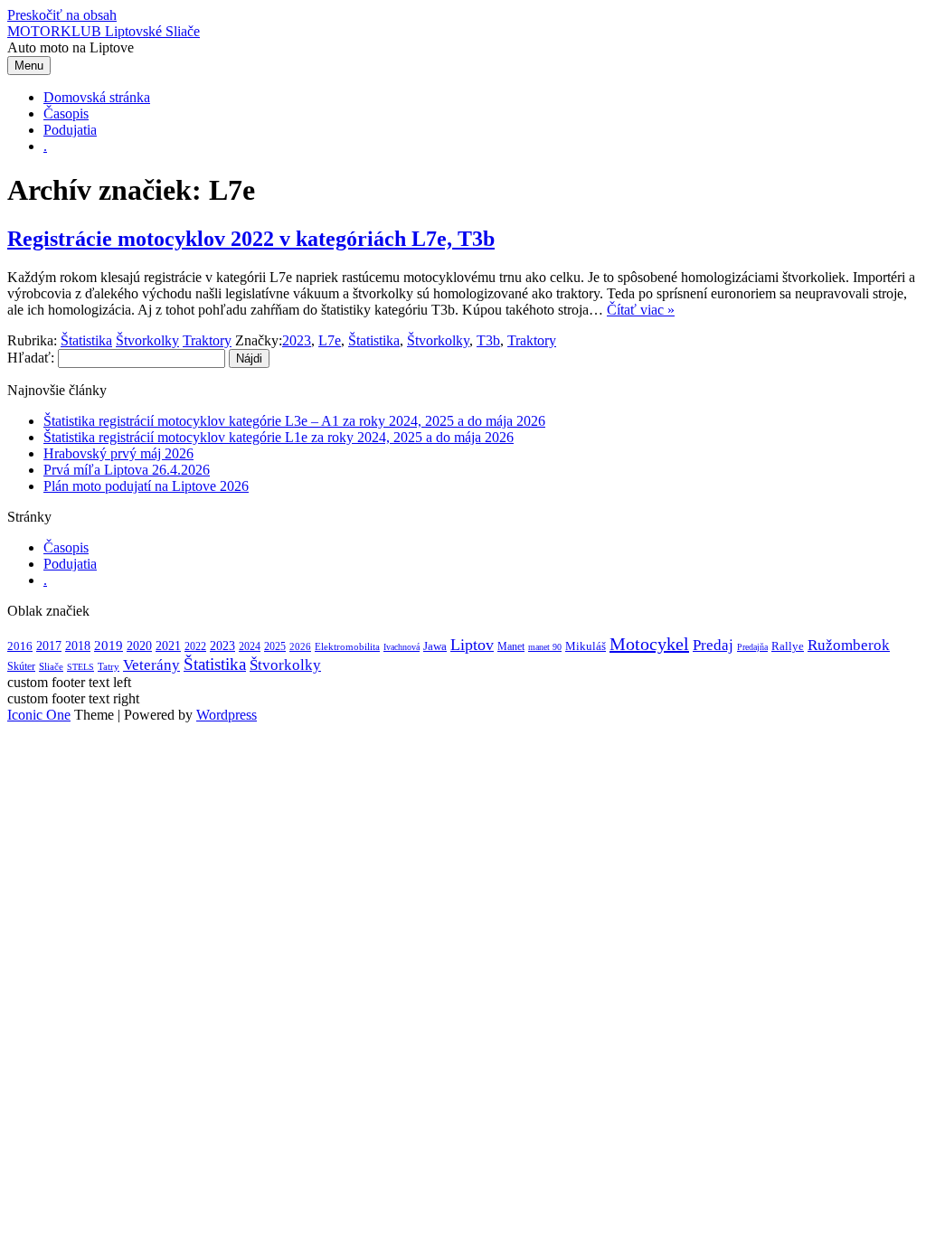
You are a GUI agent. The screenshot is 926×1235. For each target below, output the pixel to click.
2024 (249, 646)
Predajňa (752, 647)
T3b (488, 340)
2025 (275, 646)
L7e (329, 340)
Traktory (207, 340)
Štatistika (86, 340)
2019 (108, 645)
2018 (77, 645)
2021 (168, 645)
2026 (300, 646)
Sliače (51, 666)
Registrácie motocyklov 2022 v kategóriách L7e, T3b (251, 238)
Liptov (472, 645)
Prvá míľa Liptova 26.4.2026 (126, 469)
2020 (139, 646)
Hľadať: (30, 357)
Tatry (108, 666)
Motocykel (649, 644)
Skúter (21, 666)
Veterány (151, 664)
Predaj (713, 645)
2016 (20, 646)
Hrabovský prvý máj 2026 (118, 453)
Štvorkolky (147, 340)
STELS (80, 667)
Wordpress (226, 714)
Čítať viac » (641, 309)
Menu (28, 65)
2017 (48, 645)
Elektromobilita (347, 646)
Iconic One (39, 714)
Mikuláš (585, 646)
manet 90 (545, 647)
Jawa (435, 646)
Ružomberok (849, 645)
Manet (510, 646)
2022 (195, 646)
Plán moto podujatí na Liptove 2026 (146, 486)
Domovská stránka (96, 97)
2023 (296, 340)
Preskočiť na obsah (62, 15)
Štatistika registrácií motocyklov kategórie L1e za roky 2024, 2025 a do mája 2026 (278, 437)
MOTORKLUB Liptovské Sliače (103, 31)
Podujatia (70, 129)
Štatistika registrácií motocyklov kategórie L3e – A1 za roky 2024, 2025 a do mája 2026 (294, 421)
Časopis (66, 113)
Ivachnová (401, 647)
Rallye (787, 646)
